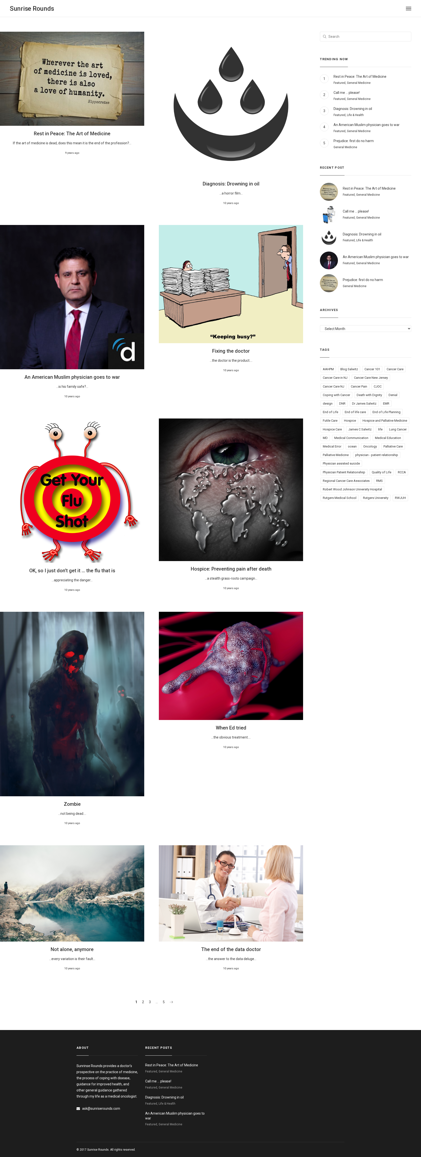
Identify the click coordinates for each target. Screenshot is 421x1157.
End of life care (355, 412)
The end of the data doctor (231, 949)
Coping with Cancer (336, 395)
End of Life (330, 412)
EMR (386, 403)
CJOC (378, 386)
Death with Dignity (369, 395)
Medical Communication (351, 438)
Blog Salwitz (349, 369)
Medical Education (388, 438)
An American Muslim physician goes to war (72, 377)
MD (325, 438)
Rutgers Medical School (339, 498)
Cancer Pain (359, 386)
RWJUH (400, 498)
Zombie (72, 804)
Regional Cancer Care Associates (346, 481)
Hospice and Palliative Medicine (385, 420)
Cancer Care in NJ (335, 377)
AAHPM (328, 369)
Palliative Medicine (336, 455)
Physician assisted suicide (341, 463)
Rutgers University (375, 498)
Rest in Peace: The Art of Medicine (72, 133)
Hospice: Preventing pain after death (231, 569)
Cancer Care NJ (333, 386)
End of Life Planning (387, 412)
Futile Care (330, 420)
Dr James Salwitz (364, 403)
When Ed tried (231, 728)
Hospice (350, 420)
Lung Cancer (398, 429)
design (328, 403)
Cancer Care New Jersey (371, 377)
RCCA (402, 472)
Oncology (370, 446)
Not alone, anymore (72, 949)
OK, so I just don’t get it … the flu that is (72, 571)
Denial (393, 395)
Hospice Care (332, 429)
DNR (342, 403)
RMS (379, 481)
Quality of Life (381, 472)
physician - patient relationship (376, 455)
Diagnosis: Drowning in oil (231, 184)
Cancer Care (395, 369)
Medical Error (332, 446)
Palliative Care (393, 446)
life (380, 429)
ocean (352, 446)
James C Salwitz (360, 429)
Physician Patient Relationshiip (344, 472)
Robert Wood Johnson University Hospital (352, 489)
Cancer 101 (372, 369)
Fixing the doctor (231, 351)
